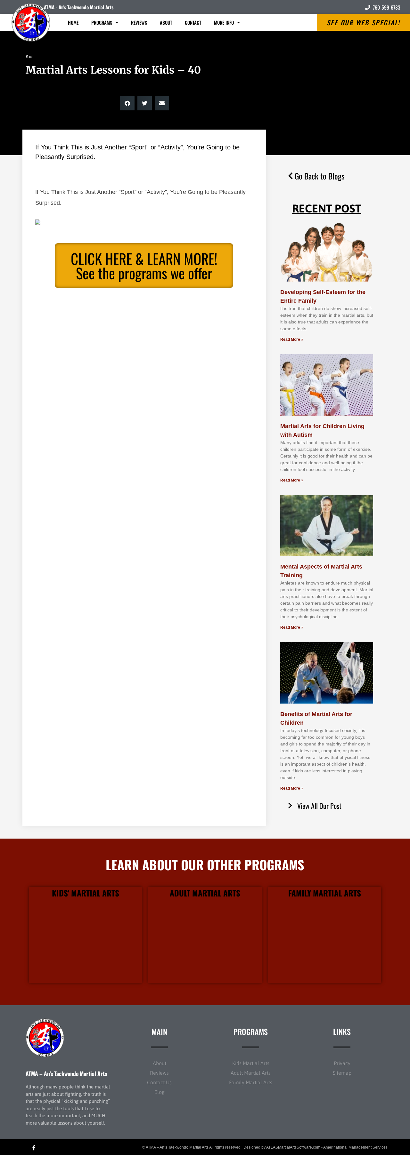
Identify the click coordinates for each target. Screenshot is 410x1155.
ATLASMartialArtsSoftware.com (293, 1147)
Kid (29, 56)
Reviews (139, 22)
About (166, 22)
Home (73, 22)
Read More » (291, 339)
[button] (127, 103)
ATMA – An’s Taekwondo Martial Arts (66, 1073)
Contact (193, 22)
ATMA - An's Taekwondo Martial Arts (78, 7)
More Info (224, 22)
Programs (101, 22)
